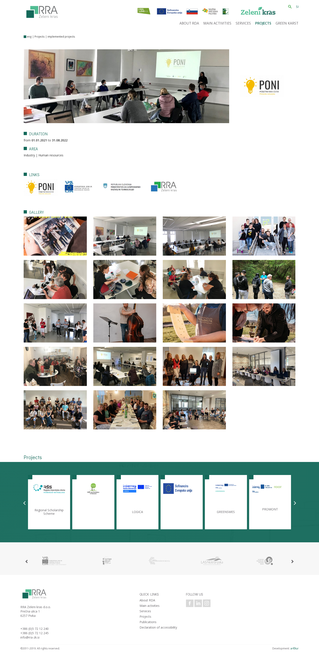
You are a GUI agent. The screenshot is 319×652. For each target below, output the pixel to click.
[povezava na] (54, 560)
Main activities (150, 606)
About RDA (147, 600)
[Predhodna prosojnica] (24, 502)
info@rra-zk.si (29, 637)
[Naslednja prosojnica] (295, 502)
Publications (148, 622)
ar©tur (294, 648)
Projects (40, 36)
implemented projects (61, 36)
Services (145, 611)
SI (297, 7)
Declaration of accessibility (158, 627)
